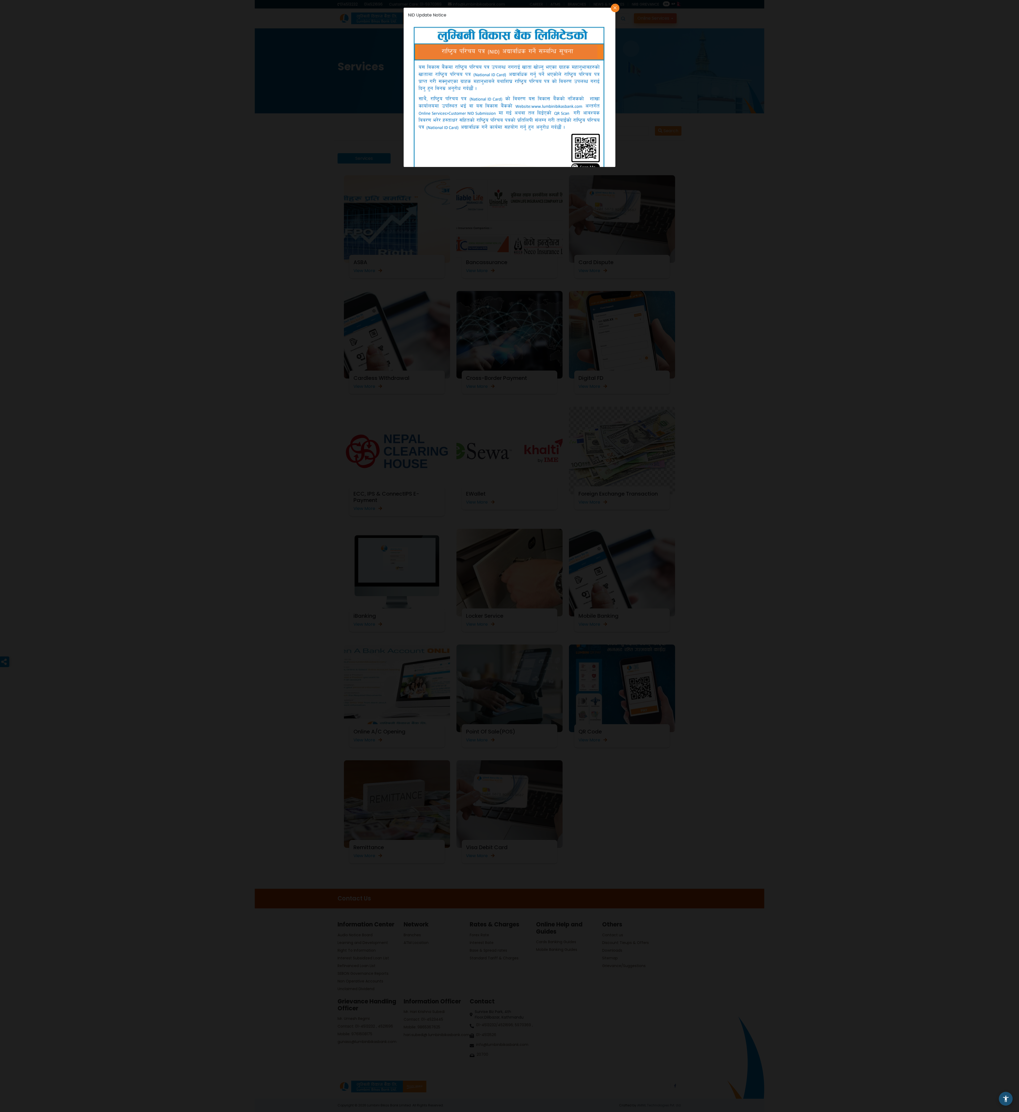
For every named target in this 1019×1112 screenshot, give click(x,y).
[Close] (615, 8)
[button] (1006, 1099)
